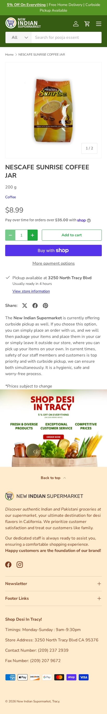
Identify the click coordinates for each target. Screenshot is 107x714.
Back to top (51, 477)
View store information (31, 291)
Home (9, 54)
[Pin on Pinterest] (45, 305)
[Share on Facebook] (35, 305)
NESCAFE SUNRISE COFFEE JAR (41, 54)
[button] (87, 23)
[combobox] (53, 37)
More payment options (53, 263)
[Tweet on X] (24, 305)
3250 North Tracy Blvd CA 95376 (67, 640)
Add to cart (72, 235)
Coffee (10, 197)
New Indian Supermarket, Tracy (38, 701)
